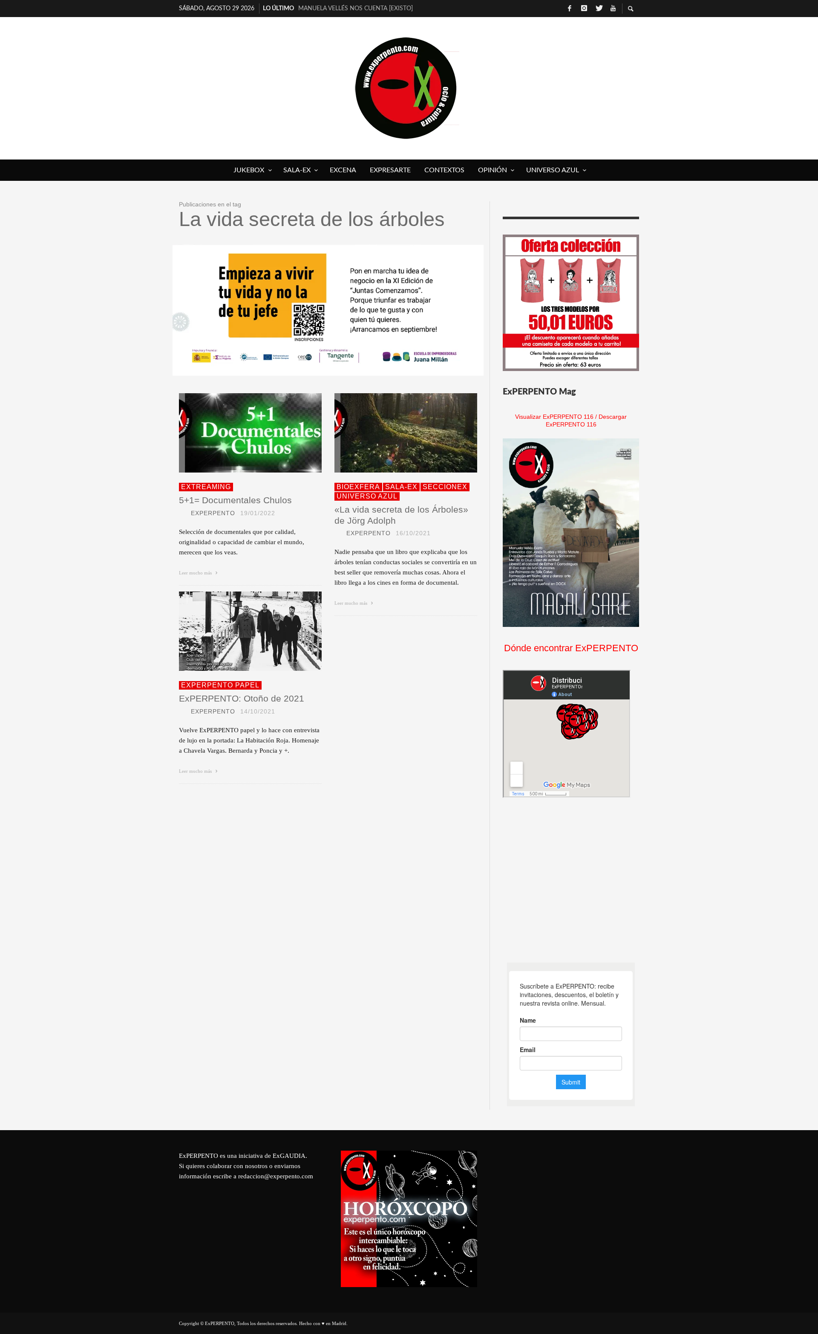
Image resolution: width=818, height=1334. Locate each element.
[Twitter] (598, 8)
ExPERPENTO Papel (220, 685)
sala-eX (401, 486)
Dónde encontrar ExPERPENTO (571, 648)
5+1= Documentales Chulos (235, 500)
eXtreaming (206, 486)
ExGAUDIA (289, 1155)
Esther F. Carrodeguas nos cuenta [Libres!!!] (364, 9)
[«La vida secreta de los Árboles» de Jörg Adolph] (392, 433)
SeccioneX (445, 486)
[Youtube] (613, 8)
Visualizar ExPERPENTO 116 (554, 416)
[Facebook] (569, 8)
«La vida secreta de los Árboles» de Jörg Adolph (401, 515)
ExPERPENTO (213, 513)
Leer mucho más (196, 572)
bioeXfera (358, 486)
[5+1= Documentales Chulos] (237, 433)
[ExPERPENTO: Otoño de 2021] (237, 631)
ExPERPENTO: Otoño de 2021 (241, 698)
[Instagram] (584, 8)
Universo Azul (367, 496)
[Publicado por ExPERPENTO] (182, 513)
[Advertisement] (567, 880)
